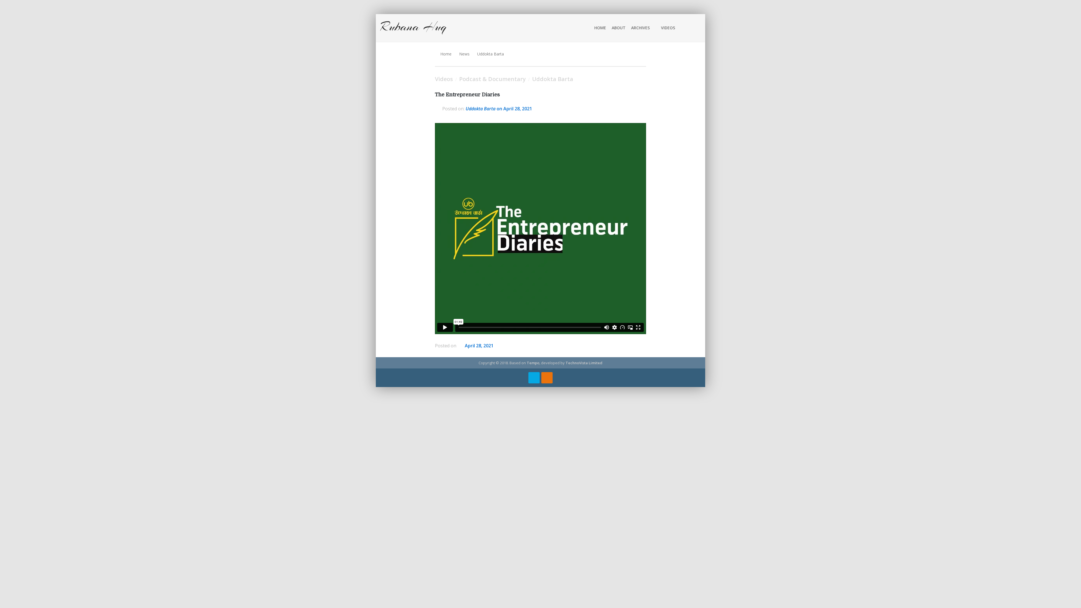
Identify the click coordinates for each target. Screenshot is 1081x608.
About (619, 27)
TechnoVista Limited (584, 362)
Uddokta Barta (490, 54)
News (464, 54)
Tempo (533, 362)
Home (600, 27)
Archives (640, 27)
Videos (668, 27)
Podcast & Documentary (492, 79)
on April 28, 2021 (499, 109)
